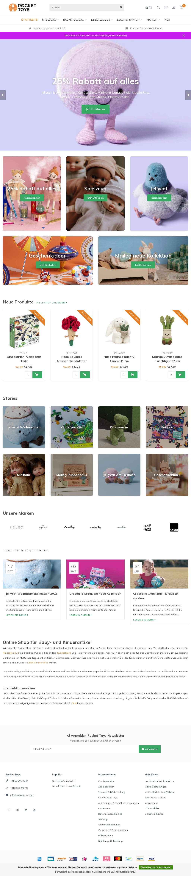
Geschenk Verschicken (64, 781)
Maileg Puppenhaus (62, 455)
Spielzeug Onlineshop (110, 841)
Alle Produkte (152, 808)
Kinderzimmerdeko (37, 662)
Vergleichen (151, 803)
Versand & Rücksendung (111, 792)
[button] (3, 95)
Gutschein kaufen (154, 813)
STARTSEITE (29, 19)
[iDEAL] (84, 859)
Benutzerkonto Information (159, 781)
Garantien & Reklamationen (113, 830)
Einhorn (150, 407)
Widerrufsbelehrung (109, 824)
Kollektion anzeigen (50, 302)
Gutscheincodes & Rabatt (66, 786)
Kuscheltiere (64, 652)
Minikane (7, 455)
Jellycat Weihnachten (14, 407)
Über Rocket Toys (107, 797)
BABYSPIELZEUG (73, 19)
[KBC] (95, 859)
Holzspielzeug (11, 652)
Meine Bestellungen (156, 786)
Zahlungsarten (106, 786)
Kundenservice (106, 781)
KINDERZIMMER (100, 19)
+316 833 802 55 (19, 788)
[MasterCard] (118, 859)
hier (75, 703)
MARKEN (152, 19)
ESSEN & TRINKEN (128, 19)
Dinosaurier (104, 407)
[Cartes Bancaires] (50, 859)
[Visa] (151, 859)
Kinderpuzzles (58, 407)
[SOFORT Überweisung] (62, 859)
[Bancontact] (129, 859)
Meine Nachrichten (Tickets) (160, 792)
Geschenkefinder (155, 455)
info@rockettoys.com (21, 795)
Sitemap (103, 819)
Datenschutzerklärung (110, 813)
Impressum (104, 808)
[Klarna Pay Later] (106, 859)
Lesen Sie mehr (16, 615)
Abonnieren (151, 749)
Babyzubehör (105, 835)
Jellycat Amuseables (109, 455)
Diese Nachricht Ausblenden (156, 867)
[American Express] (39, 859)
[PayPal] (140, 859)
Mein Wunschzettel (155, 797)
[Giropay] (73, 859)
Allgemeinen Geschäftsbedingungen (118, 803)
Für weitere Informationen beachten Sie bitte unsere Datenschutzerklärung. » (96, 872)
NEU (167, 19)
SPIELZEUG (49, 19)
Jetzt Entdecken (95, 109)
